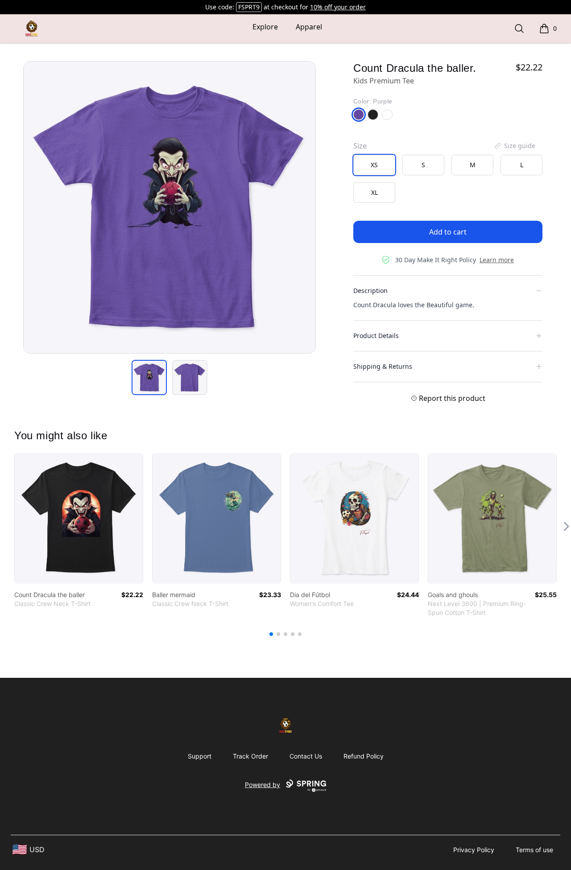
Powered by (262, 784)
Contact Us (306, 756)
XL (374, 192)
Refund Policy (363, 756)
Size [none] (360, 146)
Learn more (497, 260)
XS (374, 165)
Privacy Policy (473, 850)
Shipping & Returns (382, 366)
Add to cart (448, 232)
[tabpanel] (169, 207)
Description (370, 290)
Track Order (250, 756)
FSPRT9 (249, 7)
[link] (79, 518)
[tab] (149, 377)
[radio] (374, 165)
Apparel (309, 27)
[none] (514, 145)
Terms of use (534, 850)
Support (199, 756)
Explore (265, 27)
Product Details (376, 335)
